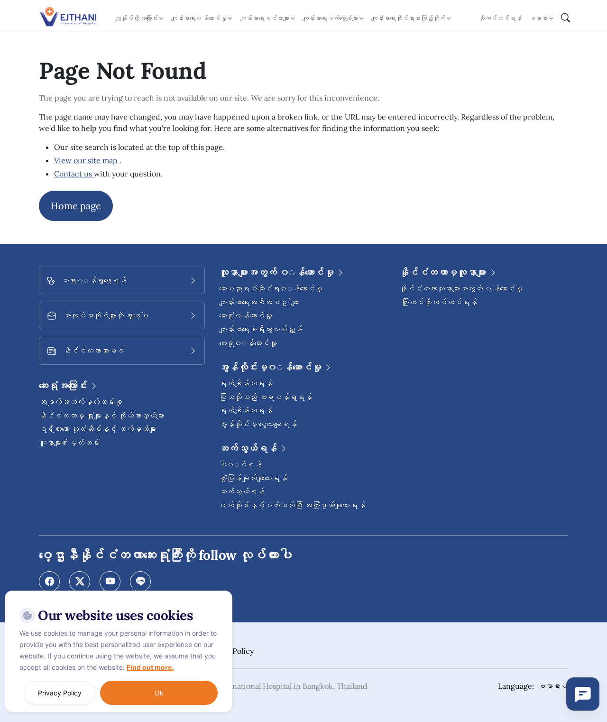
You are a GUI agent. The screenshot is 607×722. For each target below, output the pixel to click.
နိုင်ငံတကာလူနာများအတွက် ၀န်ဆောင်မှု (461, 288)
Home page (76, 206)
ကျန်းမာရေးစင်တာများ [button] (264, 18)
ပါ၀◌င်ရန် (240, 464)
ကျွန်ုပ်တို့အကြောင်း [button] (136, 18)
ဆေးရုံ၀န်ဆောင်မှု (245, 315)
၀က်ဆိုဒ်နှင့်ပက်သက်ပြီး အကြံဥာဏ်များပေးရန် (292, 505)
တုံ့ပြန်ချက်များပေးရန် (253, 478)
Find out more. (150, 667)
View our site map (87, 160)
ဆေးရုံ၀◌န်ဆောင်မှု (248, 343)
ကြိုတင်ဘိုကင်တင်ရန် (438, 302)
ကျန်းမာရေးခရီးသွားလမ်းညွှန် (261, 329)
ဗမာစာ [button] (538, 18)
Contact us (74, 173)
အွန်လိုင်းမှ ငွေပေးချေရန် (258, 424)
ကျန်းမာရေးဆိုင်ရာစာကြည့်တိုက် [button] (408, 18)
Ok (159, 693)
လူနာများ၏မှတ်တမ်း (69, 442)
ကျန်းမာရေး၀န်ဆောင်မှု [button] (199, 18)
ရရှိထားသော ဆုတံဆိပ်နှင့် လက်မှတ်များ (97, 429)
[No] (223, 593)
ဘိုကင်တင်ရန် (500, 18)
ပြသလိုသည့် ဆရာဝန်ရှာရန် (265, 397)
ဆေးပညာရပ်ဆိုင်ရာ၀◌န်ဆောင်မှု (270, 288)
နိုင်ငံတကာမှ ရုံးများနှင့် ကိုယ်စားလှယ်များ (101, 415)
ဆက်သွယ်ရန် (242, 491)
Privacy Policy (60, 693)
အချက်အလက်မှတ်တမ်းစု (80, 402)
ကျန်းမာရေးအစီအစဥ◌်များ (259, 302)
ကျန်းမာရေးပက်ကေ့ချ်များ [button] (330, 18)
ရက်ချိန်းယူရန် (245, 383)
